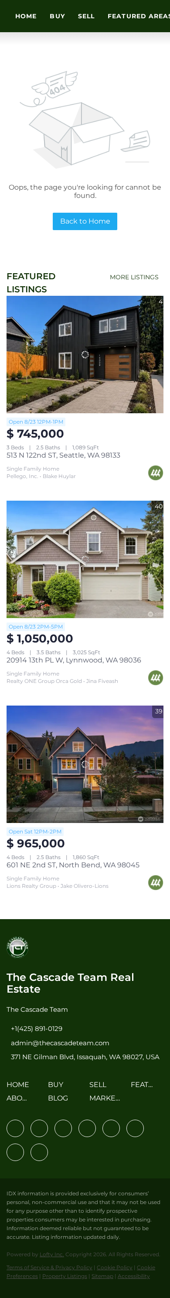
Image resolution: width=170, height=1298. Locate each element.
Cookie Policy (115, 1267)
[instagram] (111, 1128)
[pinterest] (15, 1152)
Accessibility (134, 1276)
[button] (20, 1088)
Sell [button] (86, 16)
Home (26, 16)
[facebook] (15, 1128)
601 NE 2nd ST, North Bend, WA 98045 (73, 865)
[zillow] (87, 1128)
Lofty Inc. (52, 1254)
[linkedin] (39, 1128)
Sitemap (102, 1276)
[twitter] (63, 1128)
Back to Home (85, 221)
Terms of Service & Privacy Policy (49, 1267)
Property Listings (64, 1276)
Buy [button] (57, 16)
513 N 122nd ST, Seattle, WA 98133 (63, 455)
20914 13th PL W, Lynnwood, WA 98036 (74, 660)
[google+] (39, 1152)
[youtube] (135, 1128)
